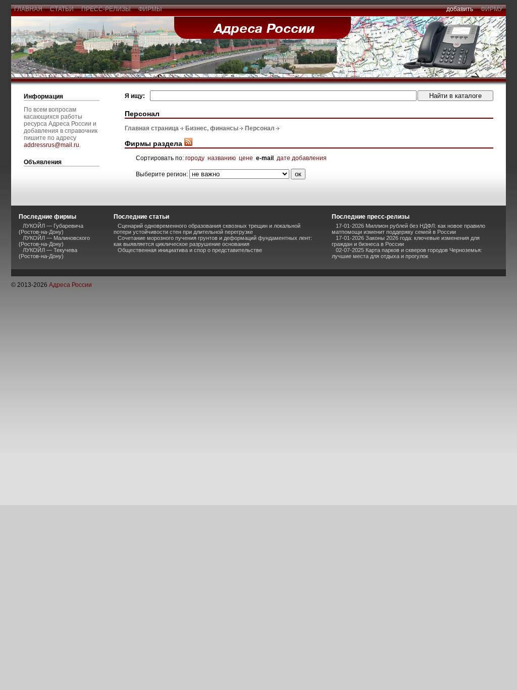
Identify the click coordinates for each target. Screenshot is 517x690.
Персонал (260, 128)
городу (194, 158)
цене (246, 158)
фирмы (150, 9)
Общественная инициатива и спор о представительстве (190, 250)
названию (222, 158)
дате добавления (302, 158)
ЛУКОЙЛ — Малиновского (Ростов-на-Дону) (54, 241)
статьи (62, 9)
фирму (492, 9)
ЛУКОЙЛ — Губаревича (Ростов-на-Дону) (51, 229)
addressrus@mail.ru (51, 145)
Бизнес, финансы (211, 128)
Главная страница (152, 128)
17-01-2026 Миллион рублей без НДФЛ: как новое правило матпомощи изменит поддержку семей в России (408, 229)
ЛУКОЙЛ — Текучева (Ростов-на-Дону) (48, 253)
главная (28, 9)
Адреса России (70, 284)
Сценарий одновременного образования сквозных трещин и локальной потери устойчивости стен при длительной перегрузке (207, 229)
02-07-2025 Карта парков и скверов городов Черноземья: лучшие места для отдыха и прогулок (407, 253)
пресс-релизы (106, 9)
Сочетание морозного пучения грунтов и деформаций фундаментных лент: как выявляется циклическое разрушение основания (213, 241)
